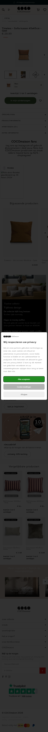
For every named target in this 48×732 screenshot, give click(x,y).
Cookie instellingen (24, 387)
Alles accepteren (24, 379)
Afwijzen (24, 394)
